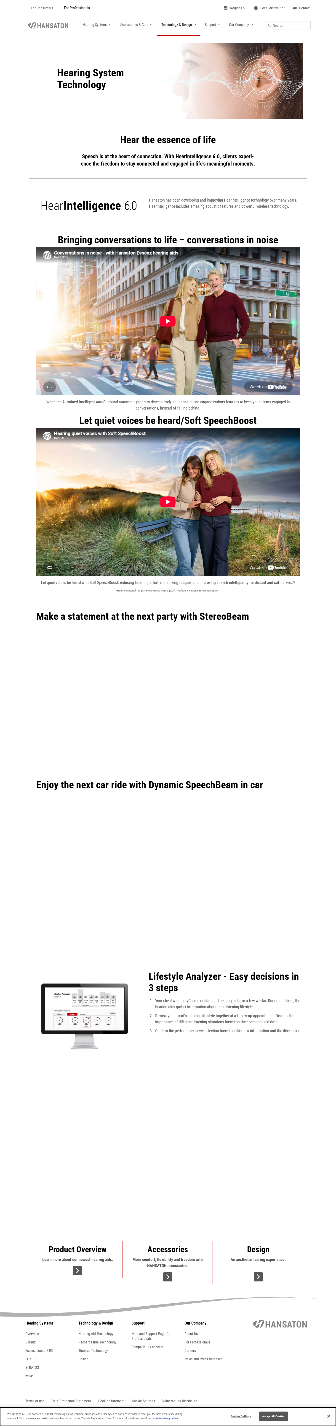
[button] (143, 1401)
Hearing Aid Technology (95, 1334)
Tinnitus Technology (93, 1350)
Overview (32, 1334)
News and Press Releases (203, 1359)
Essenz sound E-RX (39, 1350)
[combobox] (288, 25)
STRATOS (32, 1367)
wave (29, 1376)
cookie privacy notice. (166, 1418)
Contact (305, 8)
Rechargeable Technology (97, 1342)
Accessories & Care (134, 25)
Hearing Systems (95, 25)
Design (83, 1359)
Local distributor (272, 8)
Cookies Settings (241, 1416)
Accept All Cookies (273, 1416)
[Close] (329, 1416)
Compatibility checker (147, 1347)
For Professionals (77, 8)
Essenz (30, 1342)
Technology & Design (176, 25)
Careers (190, 1350)
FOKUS (30, 1359)
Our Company (239, 25)
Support (210, 25)
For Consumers (42, 8)
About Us (191, 1334)
